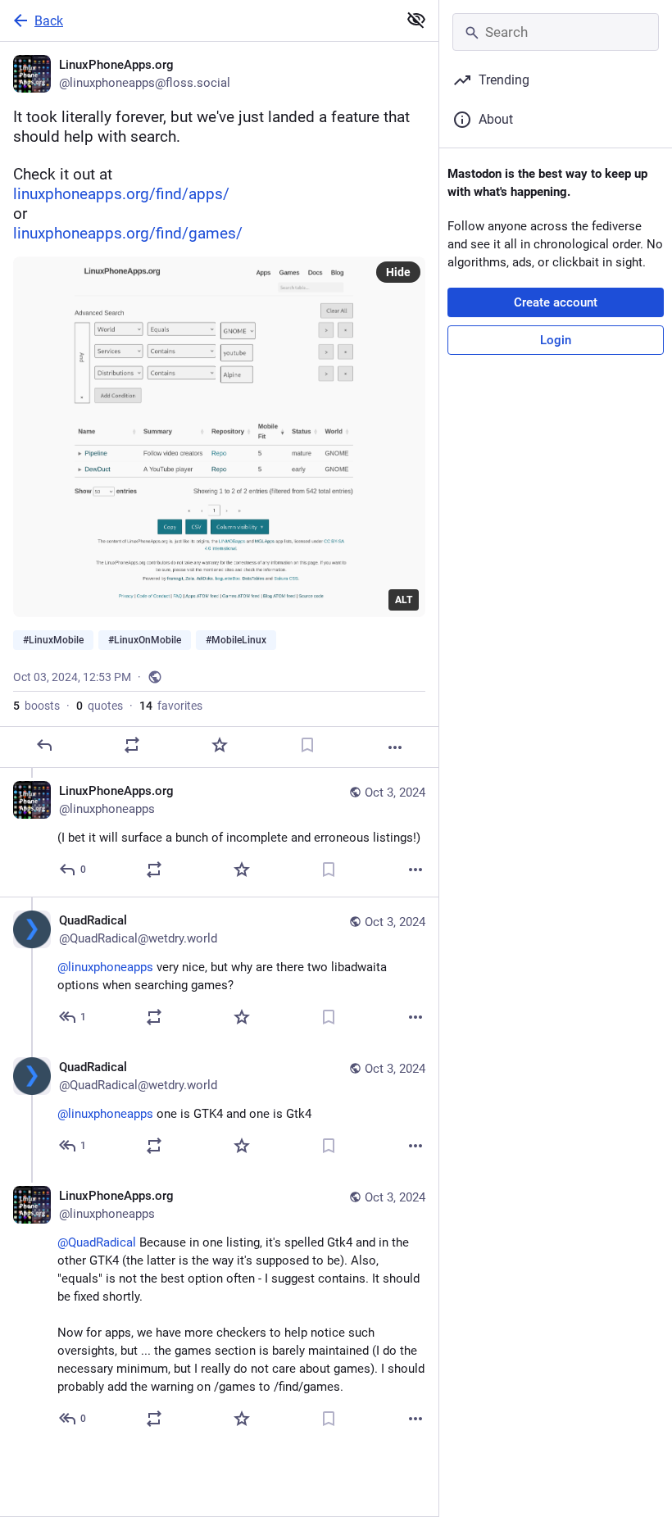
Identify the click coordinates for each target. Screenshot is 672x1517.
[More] (395, 747)
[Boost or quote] (132, 745)
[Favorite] (219, 745)
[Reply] (44, 745)
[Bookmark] (307, 745)
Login (555, 340)
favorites (170, 705)
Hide (398, 272)
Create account (555, 302)
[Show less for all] (416, 19)
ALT (403, 600)
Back (48, 21)
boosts (36, 705)
